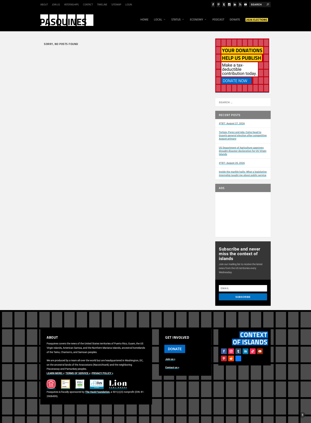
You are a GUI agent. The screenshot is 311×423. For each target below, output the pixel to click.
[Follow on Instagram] (231, 351)
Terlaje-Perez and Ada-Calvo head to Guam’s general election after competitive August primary (243, 135)
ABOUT (44, 4)
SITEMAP (116, 4)
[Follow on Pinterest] (224, 358)
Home (144, 20)
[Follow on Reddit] (231, 358)
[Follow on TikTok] (253, 351)
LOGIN (128, 4)
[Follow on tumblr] (238, 351)
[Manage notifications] (302, 415)
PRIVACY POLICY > (102, 373)
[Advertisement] (243, 214)
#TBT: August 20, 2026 (232, 163)
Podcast (218, 20)
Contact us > (172, 367)
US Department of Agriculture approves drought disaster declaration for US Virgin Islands (242, 151)
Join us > (170, 359)
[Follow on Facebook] (224, 351)
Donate (235, 20)
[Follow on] (238, 358)
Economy (196, 20)
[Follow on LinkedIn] (245, 351)
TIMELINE (102, 4)
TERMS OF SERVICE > (78, 373)
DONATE (175, 349)
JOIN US (56, 4)
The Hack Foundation (97, 391)
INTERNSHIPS (71, 4)
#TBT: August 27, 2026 (232, 123)
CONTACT (88, 4)
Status (176, 20)
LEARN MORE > (55, 373)
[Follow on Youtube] (260, 351)
